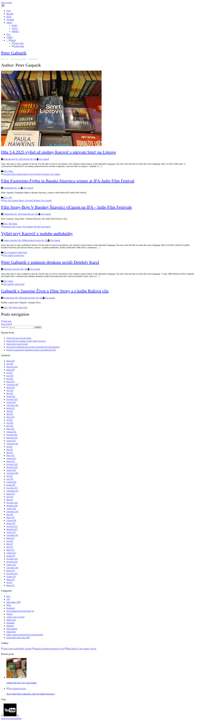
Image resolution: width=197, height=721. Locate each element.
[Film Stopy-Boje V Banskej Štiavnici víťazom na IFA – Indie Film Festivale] (26, 200)
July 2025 (9, 372)
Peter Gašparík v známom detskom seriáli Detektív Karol (50, 262)
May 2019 (9, 499)
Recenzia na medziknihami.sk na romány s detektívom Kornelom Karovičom (33, 346)
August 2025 (10, 369)
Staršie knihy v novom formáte (17, 344)
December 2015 (12, 573)
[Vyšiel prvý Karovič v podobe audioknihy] (26, 226)
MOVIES (14, 25)
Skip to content (6, 2)
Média (10, 171)
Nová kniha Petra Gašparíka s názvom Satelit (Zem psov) (26, 341)
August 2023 (10, 408)
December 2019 (12, 487)
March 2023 (10, 417)
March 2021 (10, 455)
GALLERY (9, 22)
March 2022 (10, 428)
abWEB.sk (18, 718)
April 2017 (9, 547)
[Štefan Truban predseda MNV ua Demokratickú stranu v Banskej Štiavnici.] (16, 648)
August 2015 (10, 579)
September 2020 (12, 473)
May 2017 (9, 544)
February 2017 (11, 552)
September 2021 (12, 443)
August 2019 (10, 493)
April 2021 (9, 452)
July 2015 (9, 582)
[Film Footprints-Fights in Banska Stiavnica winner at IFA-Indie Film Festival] (30, 174)
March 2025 (10, 381)
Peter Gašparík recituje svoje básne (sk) (20, 611)
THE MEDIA (10, 19)
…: (7, 40)
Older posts (7, 321)
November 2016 (12, 561)
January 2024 (10, 396)
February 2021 (11, 458)
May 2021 (9, 449)
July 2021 (9, 446)
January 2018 (10, 523)
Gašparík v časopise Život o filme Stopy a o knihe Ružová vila (54, 291)
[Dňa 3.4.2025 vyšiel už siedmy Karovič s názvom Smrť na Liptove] (51, 145)
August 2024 (10, 387)
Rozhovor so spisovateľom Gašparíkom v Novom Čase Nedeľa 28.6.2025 (31, 349)
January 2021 (10, 461)
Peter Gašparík (13, 52)
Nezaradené (12, 252)
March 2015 (10, 585)
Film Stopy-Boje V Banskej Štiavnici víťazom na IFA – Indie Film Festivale (66, 207)
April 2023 (9, 414)
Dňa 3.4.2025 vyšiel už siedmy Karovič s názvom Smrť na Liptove (58, 152)
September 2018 (12, 511)
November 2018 (12, 505)
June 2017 (9, 541)
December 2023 (12, 399)
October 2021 (11, 440)
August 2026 (10, 360)
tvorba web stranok (7, 718)
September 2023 (12, 405)
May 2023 (9, 411)
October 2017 (11, 532)
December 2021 (12, 434)
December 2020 (12, 464)
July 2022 (9, 420)
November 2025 (12, 366)
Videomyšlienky (11, 628)
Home (8, 10)
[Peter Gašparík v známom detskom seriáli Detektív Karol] (12, 255)
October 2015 (11, 576)
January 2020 (10, 484)
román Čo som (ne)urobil (15, 616)
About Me (9, 13)
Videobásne (10, 622)
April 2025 (9, 378)
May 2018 (9, 514)
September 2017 (12, 535)
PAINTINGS (15, 31)
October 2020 (11, 470)
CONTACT (9, 37)
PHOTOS (15, 28)
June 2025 (9, 375)
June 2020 (9, 479)
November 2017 (12, 529)
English (21, 46)
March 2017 (10, 549)
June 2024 (9, 390)
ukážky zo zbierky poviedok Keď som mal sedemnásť (24, 634)
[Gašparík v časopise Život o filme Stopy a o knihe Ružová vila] (12, 284)
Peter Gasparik (44, 159)
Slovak (21, 43)
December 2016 (12, 558)
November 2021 (12, 437)
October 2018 (11, 508)
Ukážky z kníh (11, 619)
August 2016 (10, 570)
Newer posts (5, 324)
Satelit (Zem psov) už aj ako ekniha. (18, 338)
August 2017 (10, 538)
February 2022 (11, 431)
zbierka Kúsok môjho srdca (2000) (18, 637)
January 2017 (10, 555)
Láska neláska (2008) (13, 602)
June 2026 (9, 363)
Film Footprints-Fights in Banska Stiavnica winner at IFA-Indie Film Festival (67, 180)
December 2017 (12, 526)
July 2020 (9, 476)
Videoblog (10, 625)
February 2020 (11, 482)
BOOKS (9, 16)
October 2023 (11, 402)
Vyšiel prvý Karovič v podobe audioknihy (37, 233)
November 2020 (12, 467)
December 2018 (12, 502)
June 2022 (9, 422)
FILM (10, 197)
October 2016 (11, 564)
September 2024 (12, 384)
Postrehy (9, 614)
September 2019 (12, 490)
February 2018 (11, 520)
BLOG (8, 34)
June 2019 (9, 496)
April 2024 (9, 393)
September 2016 (12, 567)
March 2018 (10, 517)
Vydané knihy (22, 252)
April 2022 (9, 425)
